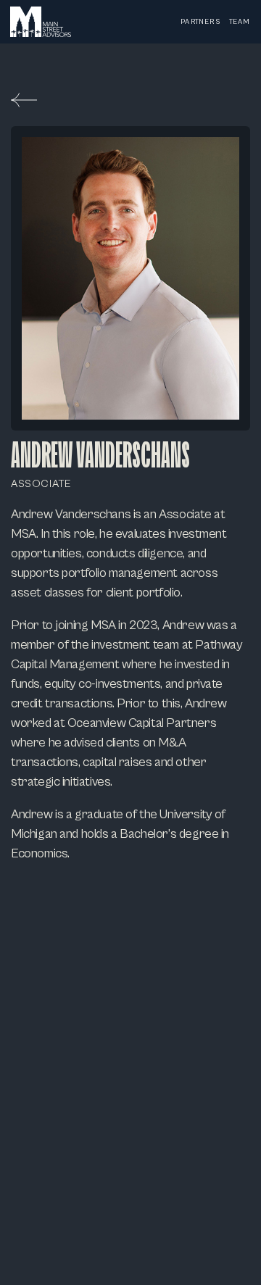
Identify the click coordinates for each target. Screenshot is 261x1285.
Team (240, 21)
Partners (200, 21)
